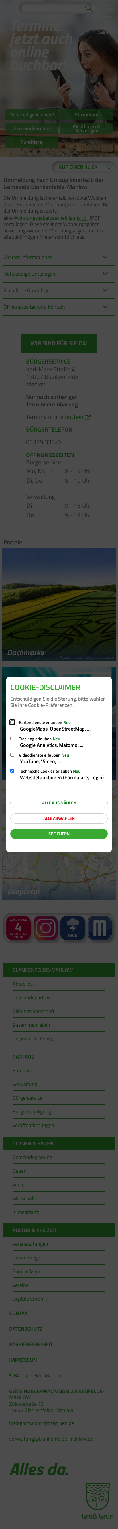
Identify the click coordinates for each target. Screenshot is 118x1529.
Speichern (59, 833)
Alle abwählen (59, 818)
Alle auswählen (59, 803)
